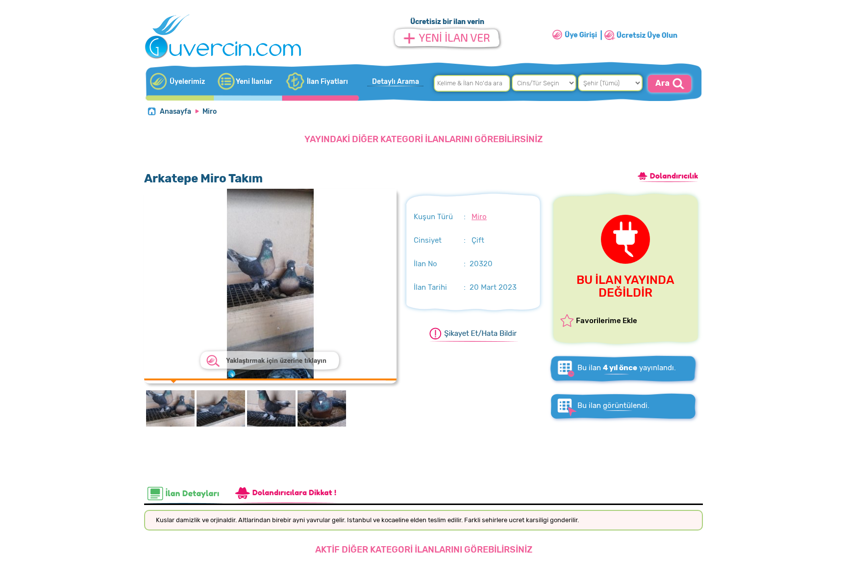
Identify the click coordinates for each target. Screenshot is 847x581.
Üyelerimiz (187, 81)
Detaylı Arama (395, 81)
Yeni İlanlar (254, 81)
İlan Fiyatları (327, 81)
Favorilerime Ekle (606, 320)
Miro (209, 111)
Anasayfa (175, 111)
